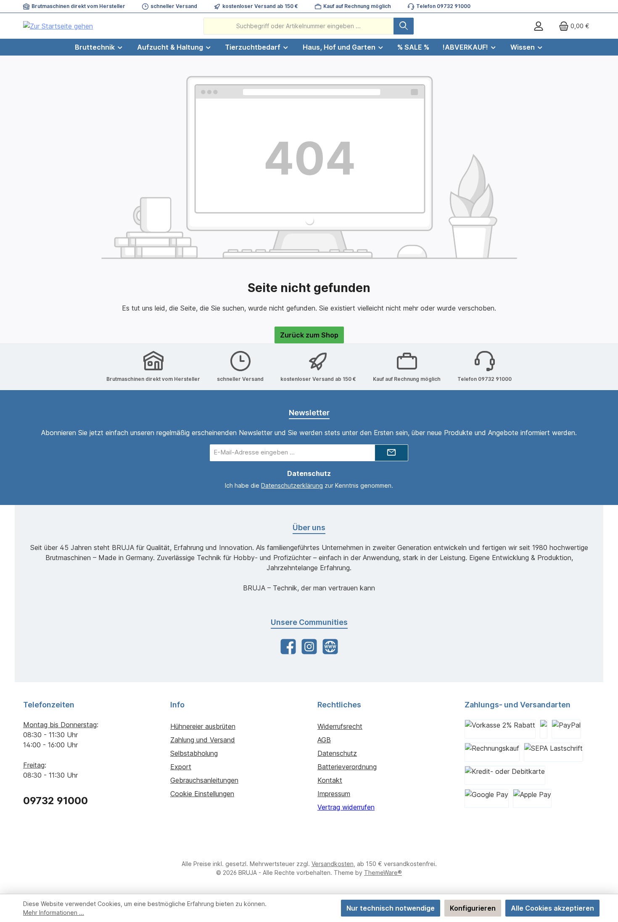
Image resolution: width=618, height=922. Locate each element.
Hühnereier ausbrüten (202, 726)
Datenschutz (337, 753)
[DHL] (543, 729)
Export (180, 767)
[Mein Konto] (538, 26)
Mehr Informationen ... (53, 912)
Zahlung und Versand (202, 740)
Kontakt (329, 780)
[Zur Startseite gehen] (58, 26)
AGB (324, 740)
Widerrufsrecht (339, 726)
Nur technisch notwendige (390, 908)
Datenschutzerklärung (292, 485)
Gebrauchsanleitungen (204, 780)
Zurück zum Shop (309, 335)
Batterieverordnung (347, 767)
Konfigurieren (473, 908)
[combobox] (298, 26)
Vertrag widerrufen (346, 807)
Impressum (333, 793)
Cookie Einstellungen (202, 793)
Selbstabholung (194, 753)
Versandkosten (333, 863)
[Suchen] (404, 26)
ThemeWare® (383, 872)
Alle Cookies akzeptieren (552, 908)
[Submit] (391, 452)
